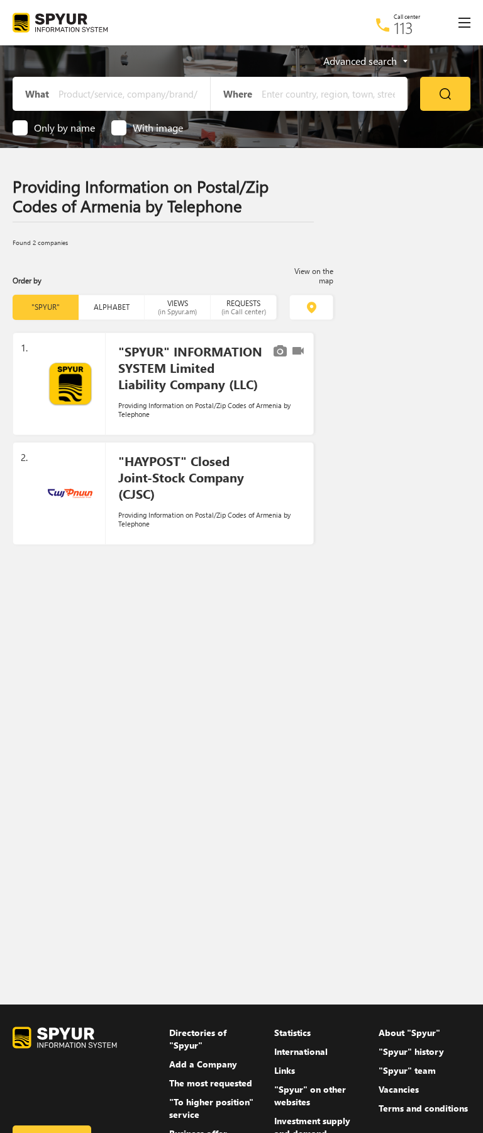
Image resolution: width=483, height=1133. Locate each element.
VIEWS (177, 307)
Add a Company (203, 1064)
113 (403, 27)
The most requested (210, 1083)
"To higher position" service (211, 1108)
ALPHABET (112, 307)
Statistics (292, 1033)
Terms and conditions (423, 1108)
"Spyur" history (411, 1051)
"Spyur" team (407, 1070)
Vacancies (399, 1089)
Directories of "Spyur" (197, 1039)
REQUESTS (243, 307)
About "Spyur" (409, 1033)
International (301, 1051)
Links (284, 1070)
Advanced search (360, 61)
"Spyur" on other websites (310, 1095)
